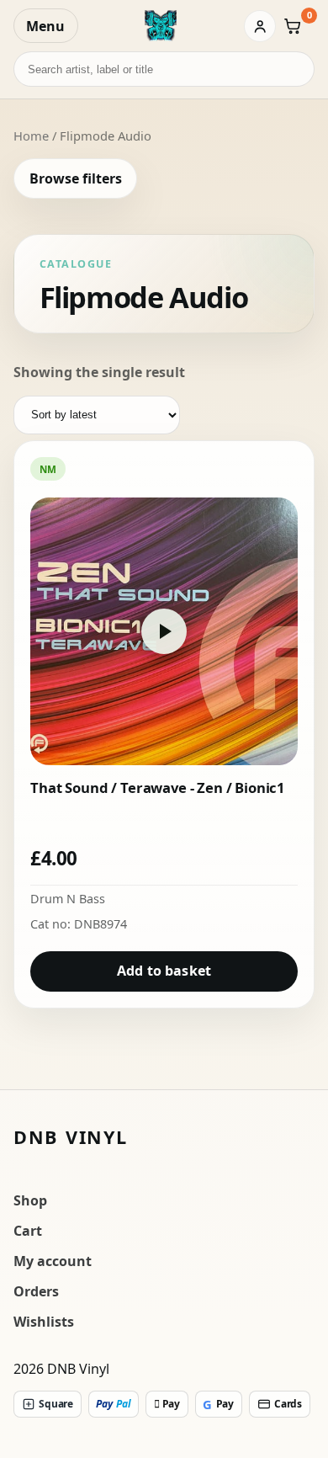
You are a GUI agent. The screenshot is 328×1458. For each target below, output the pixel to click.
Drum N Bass (67, 899)
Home (31, 135)
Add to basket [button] (164, 970)
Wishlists (43, 1321)
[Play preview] (164, 631)
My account (52, 1261)
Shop (30, 1200)
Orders (36, 1291)
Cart (27, 1230)
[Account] (260, 26)
